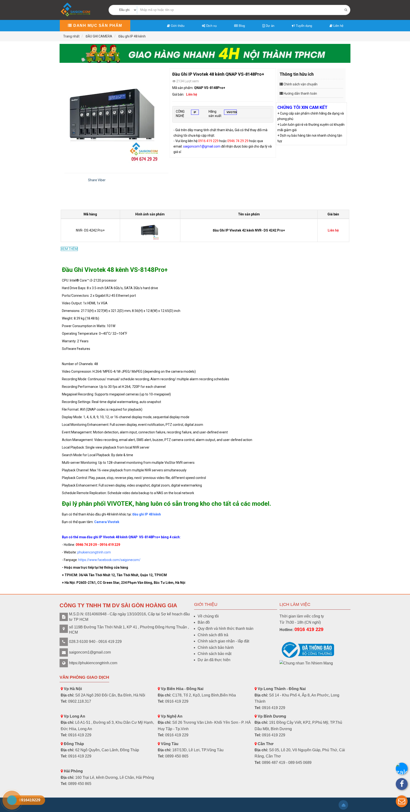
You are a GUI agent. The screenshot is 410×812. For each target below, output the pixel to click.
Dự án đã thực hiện (214, 660)
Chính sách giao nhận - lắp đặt (223, 641)
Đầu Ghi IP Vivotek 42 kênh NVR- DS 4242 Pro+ (249, 230)
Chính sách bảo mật (214, 654)
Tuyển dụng (303, 26)
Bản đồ (204, 622)
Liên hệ (337, 26)
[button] (402, 801)
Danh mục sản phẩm (97, 25)
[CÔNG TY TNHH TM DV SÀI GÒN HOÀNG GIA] (76, 10)
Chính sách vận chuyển (300, 84)
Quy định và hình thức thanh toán (225, 628)
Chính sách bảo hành (216, 647)
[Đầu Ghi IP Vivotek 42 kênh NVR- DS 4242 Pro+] (150, 230)
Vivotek (232, 112)
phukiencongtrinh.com (94, 552)
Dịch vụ (211, 26)
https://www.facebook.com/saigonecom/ (109, 560)
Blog (241, 26)
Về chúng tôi (208, 616)
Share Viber (97, 180)
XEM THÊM (69, 249)
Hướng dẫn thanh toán (300, 93)
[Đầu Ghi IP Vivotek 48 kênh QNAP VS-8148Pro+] (116, 115)
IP (195, 112)
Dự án (269, 26)
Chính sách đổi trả (213, 635)
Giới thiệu (177, 26)
